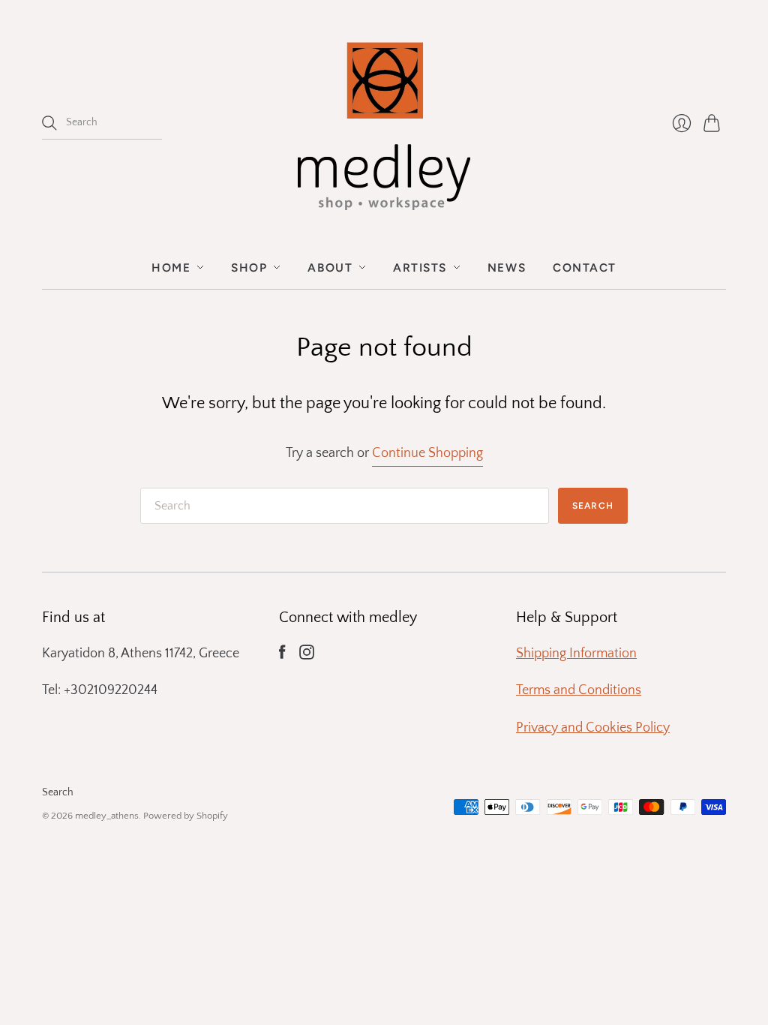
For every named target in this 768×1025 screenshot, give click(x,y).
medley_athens (107, 815)
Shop (249, 267)
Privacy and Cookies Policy (593, 727)
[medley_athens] (384, 123)
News (507, 267)
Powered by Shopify (185, 815)
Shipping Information (576, 653)
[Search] (49, 123)
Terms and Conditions (578, 690)
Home (171, 267)
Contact (584, 267)
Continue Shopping (427, 453)
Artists (420, 267)
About (330, 267)
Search (58, 792)
